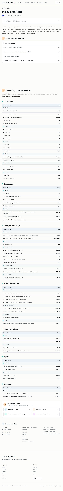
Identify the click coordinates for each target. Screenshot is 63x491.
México (24, 437)
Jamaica (24, 434)
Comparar (40, 2)
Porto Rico (25, 439)
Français (35, 471)
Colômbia (24, 429)
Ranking (33, 2)
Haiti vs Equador (6, 432)
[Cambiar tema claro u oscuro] (59, 486)
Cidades (27, 2)
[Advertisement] (31, 75)
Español (35, 467)
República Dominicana (28, 442)
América (4, 8)
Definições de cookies (45, 486)
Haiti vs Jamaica (6, 434)
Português (35, 469)
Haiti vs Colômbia (6, 429)
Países (19, 2)
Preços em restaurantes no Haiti (51, 434)
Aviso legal (4, 478)
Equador (24, 432)
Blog (46, 2)
